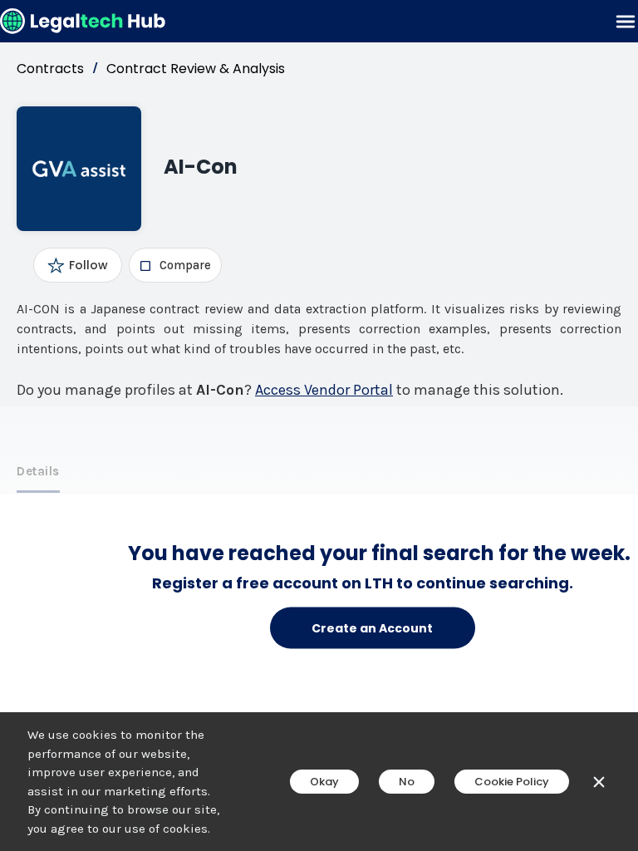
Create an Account (372, 627)
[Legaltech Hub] (83, 21)
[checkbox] (175, 265)
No (407, 782)
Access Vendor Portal (324, 390)
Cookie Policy (511, 782)
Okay (324, 782)
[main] (319, 425)
